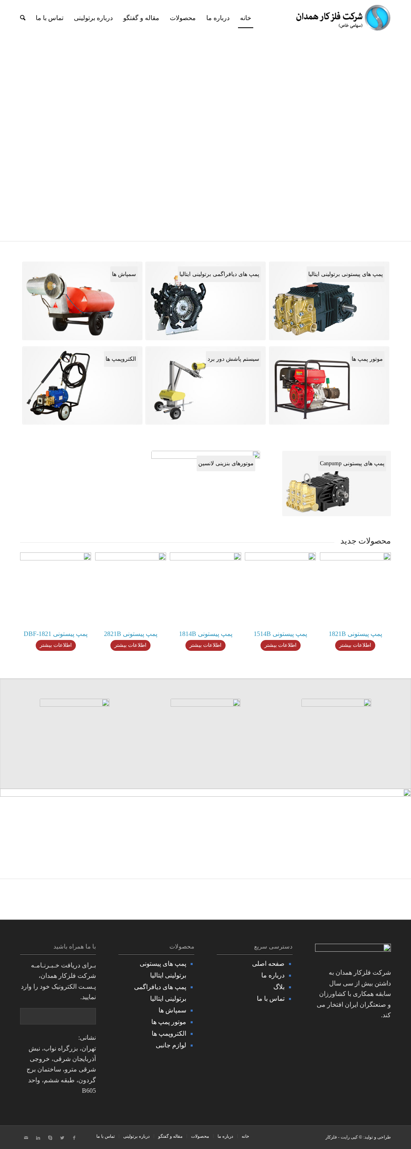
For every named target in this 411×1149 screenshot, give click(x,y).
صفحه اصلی (268, 963)
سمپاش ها (172, 1010)
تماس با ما (271, 998)
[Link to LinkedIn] (38, 1138)
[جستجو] (23, 18)
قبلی (18, 120)
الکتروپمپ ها (169, 1033)
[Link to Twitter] (62, 1138)
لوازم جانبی (171, 1045)
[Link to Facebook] (74, 1138)
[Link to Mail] (26, 1138)
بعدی (393, 120)
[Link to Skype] (50, 1138)
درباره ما (273, 975)
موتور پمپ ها (168, 1021)
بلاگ (279, 986)
